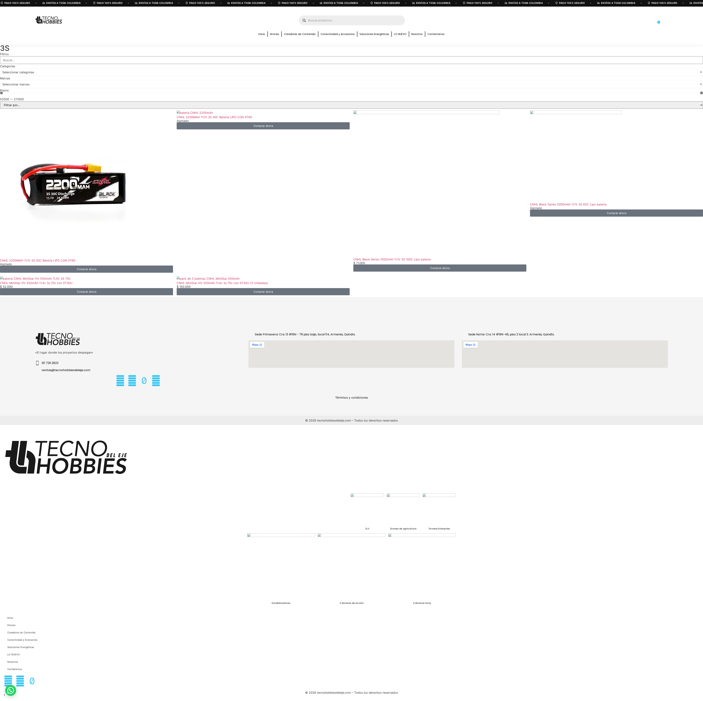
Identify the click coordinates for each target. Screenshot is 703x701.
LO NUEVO (400, 34)
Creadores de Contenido (300, 34)
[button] (10, 690)
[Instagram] (120, 380)
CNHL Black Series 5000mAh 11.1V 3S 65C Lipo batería (568, 204)
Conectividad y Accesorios (338, 34)
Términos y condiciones (351, 397)
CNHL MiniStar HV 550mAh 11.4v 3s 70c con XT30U (36, 283)
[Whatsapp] (156, 380)
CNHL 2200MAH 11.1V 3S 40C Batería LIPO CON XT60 (214, 117)
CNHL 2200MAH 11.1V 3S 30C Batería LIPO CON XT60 (37, 260)
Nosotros (417, 34)
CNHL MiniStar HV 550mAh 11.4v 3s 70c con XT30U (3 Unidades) (222, 283)
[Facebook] (132, 380)
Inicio (261, 34)
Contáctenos (436, 34)
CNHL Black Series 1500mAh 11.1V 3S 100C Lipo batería (392, 259)
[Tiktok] (144, 380)
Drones (274, 34)
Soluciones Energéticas (374, 34)
